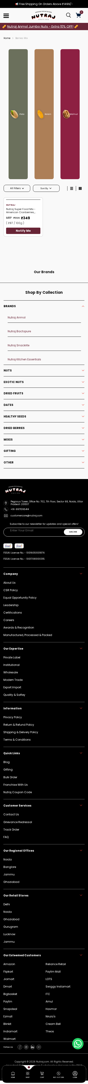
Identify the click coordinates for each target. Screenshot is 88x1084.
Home (7, 38)
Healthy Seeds (15, 416)
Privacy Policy (12, 717)
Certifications (12, 612)
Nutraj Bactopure (19, 331)
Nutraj (10, 205)
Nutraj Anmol (16, 317)
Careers (8, 620)
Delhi (6, 904)
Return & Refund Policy (18, 725)
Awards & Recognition (18, 627)
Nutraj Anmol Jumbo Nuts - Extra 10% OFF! (40, 26)
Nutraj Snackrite (18, 345)
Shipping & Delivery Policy (20, 732)
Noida (7, 912)
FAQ (6, 837)
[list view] (71, 188)
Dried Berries (14, 428)
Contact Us (11, 814)
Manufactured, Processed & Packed (27, 635)
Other (9, 462)
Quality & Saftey (14, 695)
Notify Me (23, 230)
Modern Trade (13, 680)
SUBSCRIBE (73, 532)
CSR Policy (10, 590)
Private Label (11, 657)
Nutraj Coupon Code (17, 792)
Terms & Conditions (17, 740)
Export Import (12, 687)
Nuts (8, 370)
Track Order (11, 829)
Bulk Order (10, 777)
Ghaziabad (11, 919)
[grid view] (80, 188)
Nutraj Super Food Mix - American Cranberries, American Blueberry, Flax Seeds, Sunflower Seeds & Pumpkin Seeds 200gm (22, 210)
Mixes (8, 439)
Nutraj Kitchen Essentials (24, 359)
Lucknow (9, 934)
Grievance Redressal (17, 822)
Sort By (44, 188)
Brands (10, 306)
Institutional (11, 665)
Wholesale (10, 672)
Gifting (10, 451)
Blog (6, 762)
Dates (8, 405)
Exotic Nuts (14, 382)
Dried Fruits (13, 393)
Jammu (9, 942)
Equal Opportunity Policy (20, 598)
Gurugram (10, 927)
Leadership (11, 605)
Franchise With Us (15, 785)
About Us (9, 583)
